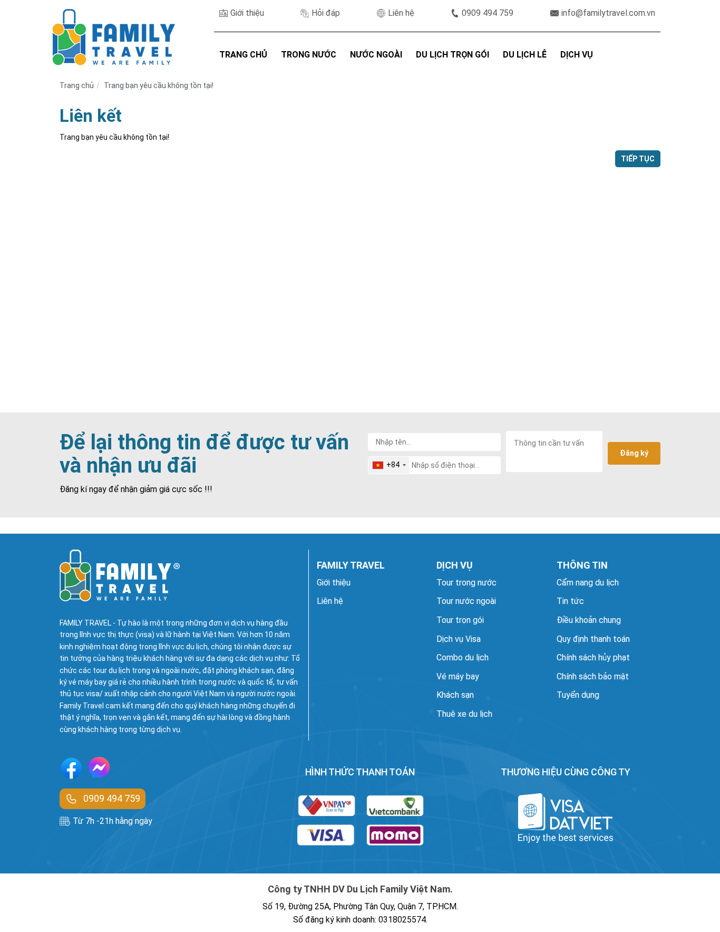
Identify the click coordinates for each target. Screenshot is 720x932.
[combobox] (388, 465)
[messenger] (99, 770)
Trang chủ (77, 85)
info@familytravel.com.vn (608, 13)
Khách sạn (455, 695)
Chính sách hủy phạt (593, 657)
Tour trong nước (466, 583)
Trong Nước (308, 55)
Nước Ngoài (376, 55)
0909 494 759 (487, 13)
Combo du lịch (462, 657)
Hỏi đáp (326, 13)
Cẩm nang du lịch (588, 583)
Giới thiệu (247, 13)
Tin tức (570, 601)
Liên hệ (401, 13)
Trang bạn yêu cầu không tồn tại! (158, 85)
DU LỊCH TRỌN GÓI (452, 55)
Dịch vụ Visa (458, 639)
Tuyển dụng (578, 695)
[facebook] (71, 769)
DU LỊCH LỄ (525, 55)
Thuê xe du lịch (464, 714)
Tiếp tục (638, 159)
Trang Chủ (243, 55)
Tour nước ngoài (466, 601)
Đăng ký (634, 453)
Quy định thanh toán (593, 639)
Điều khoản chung (589, 620)
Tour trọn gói (460, 620)
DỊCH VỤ (576, 55)
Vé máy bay (457, 676)
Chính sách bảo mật (593, 676)
